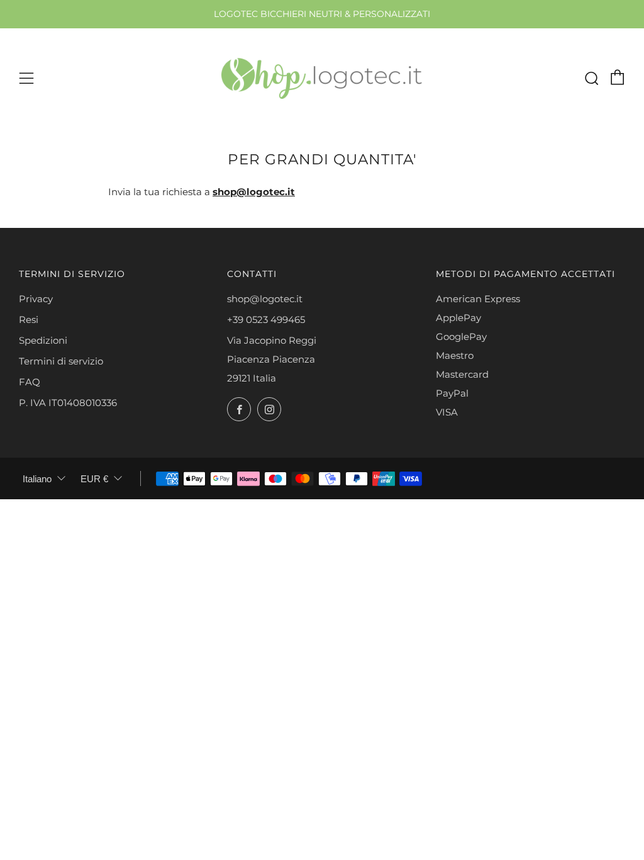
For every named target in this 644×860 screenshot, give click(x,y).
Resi (28, 319)
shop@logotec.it (265, 299)
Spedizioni (43, 340)
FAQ (29, 382)
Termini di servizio (61, 361)
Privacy (36, 299)
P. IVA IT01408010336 (68, 403)
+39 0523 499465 (266, 319)
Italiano (37, 478)
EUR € (94, 478)
